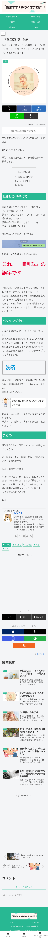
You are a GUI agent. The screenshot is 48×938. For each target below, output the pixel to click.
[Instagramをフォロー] (23, 536)
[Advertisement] (24, 581)
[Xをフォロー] (19, 536)
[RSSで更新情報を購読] (31, 536)
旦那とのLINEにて (25, 177)
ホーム (12, 922)
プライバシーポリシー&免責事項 (24, 926)
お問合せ (35, 922)
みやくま (18, 513)
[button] (31, 116)
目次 (20, 171)
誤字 (6, 549)
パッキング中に (23, 181)
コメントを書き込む (24, 887)
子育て (7, 545)
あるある (18, 545)
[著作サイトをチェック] (15, 536)
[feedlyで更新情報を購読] (27, 536)
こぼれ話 (28, 545)
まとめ (20, 185)
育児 (37, 545)
